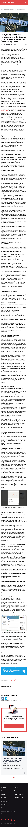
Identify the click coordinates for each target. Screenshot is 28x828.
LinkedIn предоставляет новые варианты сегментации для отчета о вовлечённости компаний (13, 761)
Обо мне (3, 797)
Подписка (3, 787)
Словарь (16, 787)
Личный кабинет (5, 801)
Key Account (12, 823)
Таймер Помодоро (18, 797)
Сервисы (16, 791)
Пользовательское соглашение (8, 813)
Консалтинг (4, 794)
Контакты (3, 804)
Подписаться (14, 726)
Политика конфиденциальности (8, 811)
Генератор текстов (18, 794)
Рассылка (3, 791)
